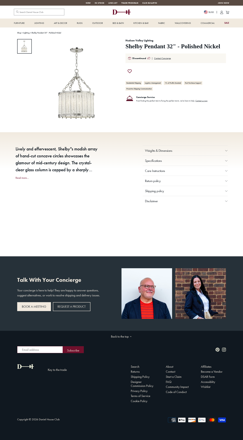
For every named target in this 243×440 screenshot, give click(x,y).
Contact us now (201, 100)
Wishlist (205, 387)
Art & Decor (60, 23)
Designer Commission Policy (142, 384)
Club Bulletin (149, 3)
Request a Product (72, 306)
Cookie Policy (139, 401)
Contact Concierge (162, 58)
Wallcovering (183, 23)
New (88, 3)
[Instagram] (224, 349)
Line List (112, 3)
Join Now (223, 3)
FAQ (168, 382)
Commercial (208, 23)
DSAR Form (208, 377)
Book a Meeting (34, 306)
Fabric (161, 23)
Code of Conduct (176, 392)
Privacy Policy (139, 391)
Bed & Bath (118, 23)
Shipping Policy (140, 377)
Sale (226, 23)
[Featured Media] (78, 82)
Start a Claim (174, 377)
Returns (135, 372)
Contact (170, 372)
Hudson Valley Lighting (139, 40)
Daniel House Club (49, 419)
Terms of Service (140, 396)
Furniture (19, 23)
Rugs (79, 23)
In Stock (99, 3)
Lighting (39, 23)
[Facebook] (211, 349)
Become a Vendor (212, 372)
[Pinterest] (218, 349)
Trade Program (129, 3)
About (169, 367)
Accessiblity (208, 382)
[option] (24, 46)
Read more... (22, 178)
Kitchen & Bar (140, 23)
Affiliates (206, 367)
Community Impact (177, 387)
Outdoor (97, 23)
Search (135, 367)
